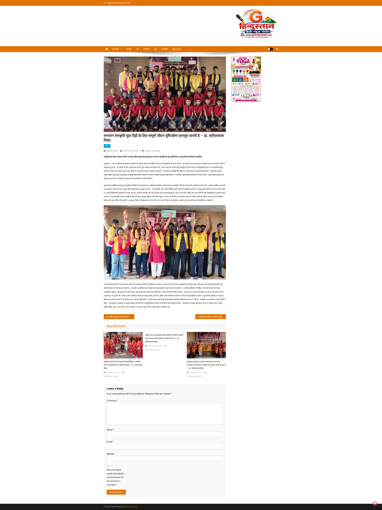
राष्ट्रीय (128, 49)
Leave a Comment (152, 151)
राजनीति (165, 49)
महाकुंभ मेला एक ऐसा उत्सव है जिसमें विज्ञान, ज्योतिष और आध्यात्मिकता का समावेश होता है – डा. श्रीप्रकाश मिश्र (123, 364)
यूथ (155, 49)
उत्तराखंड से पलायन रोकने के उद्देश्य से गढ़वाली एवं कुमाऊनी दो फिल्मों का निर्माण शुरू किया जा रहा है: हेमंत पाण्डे (212, 317)
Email (110, 442)
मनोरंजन (146, 49)
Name (110, 430)
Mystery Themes (131, 507)
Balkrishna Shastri (131, 151)
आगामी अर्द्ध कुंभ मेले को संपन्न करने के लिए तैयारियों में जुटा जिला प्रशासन (121, 317)
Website (110, 454)
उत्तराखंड (115, 49)
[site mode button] (270, 49)
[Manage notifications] (375, 503)
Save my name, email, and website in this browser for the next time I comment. (115, 477)
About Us (176, 49)
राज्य (107, 146)
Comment (112, 400)
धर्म (137, 49)
